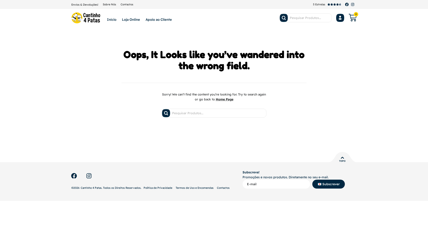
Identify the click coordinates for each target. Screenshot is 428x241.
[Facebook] (347, 4)
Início (111, 19)
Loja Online (131, 19)
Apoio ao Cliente (159, 19)
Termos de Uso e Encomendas (195, 187)
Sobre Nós (109, 4)
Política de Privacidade (158, 187)
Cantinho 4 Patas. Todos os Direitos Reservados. (111, 187)
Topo (342, 161)
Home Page (224, 99)
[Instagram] (353, 4)
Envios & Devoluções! (84, 4)
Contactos (127, 4)
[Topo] (342, 157)
